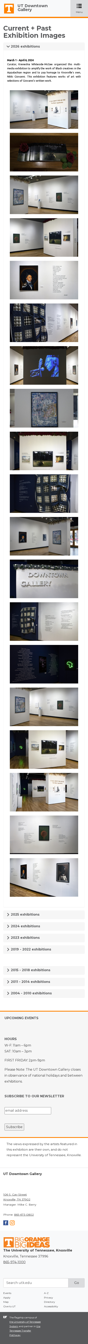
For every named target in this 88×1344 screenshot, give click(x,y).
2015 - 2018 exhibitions (30, 970)
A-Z (46, 1293)
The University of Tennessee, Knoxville (7, 13)
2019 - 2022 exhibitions (30, 949)
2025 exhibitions (24, 914)
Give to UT (9, 1306)
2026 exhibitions (25, 46)
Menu (82, 9)
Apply (6, 1297)
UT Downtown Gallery (33, 7)
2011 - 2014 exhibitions (30, 982)
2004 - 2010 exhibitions (31, 993)
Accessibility (51, 1306)
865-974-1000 (14, 1262)
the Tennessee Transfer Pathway (24, 1331)
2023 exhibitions (25, 938)
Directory (49, 1301)
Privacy (48, 1297)
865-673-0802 (24, 1214)
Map (6, 1301)
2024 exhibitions (25, 926)
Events (7, 1293)
